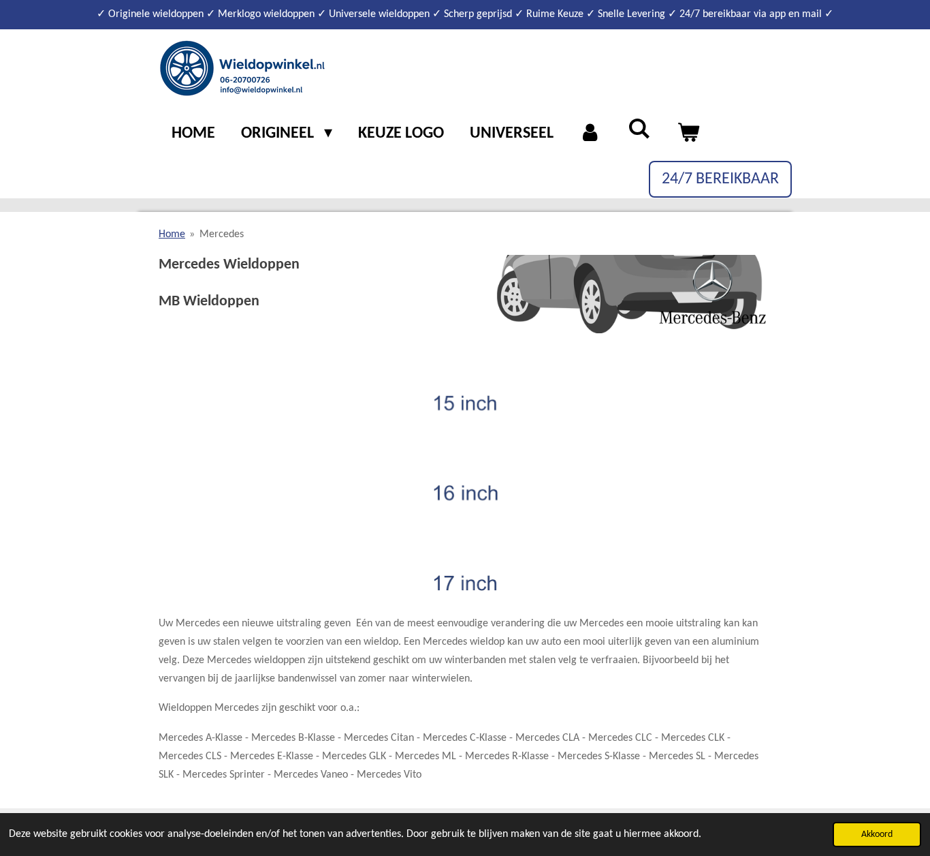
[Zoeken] (639, 130)
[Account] (590, 134)
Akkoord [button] (877, 834)
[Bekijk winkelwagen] (688, 134)
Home (172, 234)
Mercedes (221, 234)
